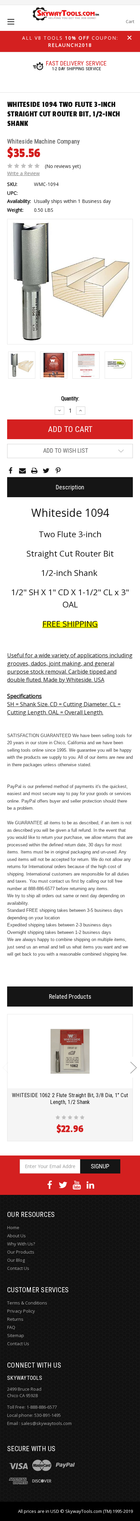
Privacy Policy (21, 1311)
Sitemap (15, 1335)
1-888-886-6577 (42, 1407)
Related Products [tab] (70, 996)
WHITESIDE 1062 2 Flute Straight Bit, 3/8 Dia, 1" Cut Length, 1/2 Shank (70, 1098)
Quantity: (70, 398)
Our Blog (16, 1260)
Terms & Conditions (27, 1303)
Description (70, 487)
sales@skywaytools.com (46, 1423)
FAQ (11, 1327)
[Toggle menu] (16, 27)
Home (13, 1227)
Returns (15, 1319)
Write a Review (23, 173)
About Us (16, 1236)
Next (133, 1067)
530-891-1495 (47, 1415)
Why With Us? (21, 1244)
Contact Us (18, 1268)
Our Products (20, 1252)
